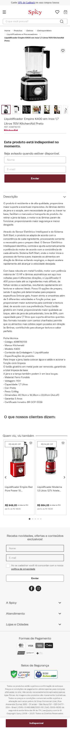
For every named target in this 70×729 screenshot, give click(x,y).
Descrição (10, 196)
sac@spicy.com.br (51, 710)
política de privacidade (23, 569)
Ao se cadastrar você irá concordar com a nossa (37, 567)
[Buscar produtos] (62, 21)
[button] (5, 477)
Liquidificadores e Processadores (22, 34)
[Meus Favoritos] (57, 12)
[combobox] (35, 21)
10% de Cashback (26, 2)
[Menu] (6, 12)
